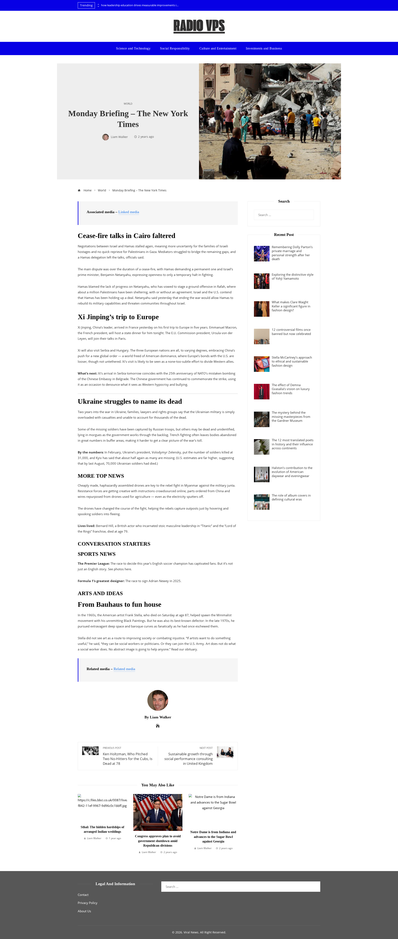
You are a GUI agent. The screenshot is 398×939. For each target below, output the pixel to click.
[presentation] (98, 4)
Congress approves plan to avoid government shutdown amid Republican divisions (102, 840)
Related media (124, 669)
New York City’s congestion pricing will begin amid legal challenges (213, 836)
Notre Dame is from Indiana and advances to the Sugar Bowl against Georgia (158, 836)
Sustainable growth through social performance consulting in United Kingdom (188, 756)
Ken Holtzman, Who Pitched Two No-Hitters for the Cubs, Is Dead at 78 (127, 756)
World (128, 104)
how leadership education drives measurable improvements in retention (140, 5)
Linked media (128, 212)
